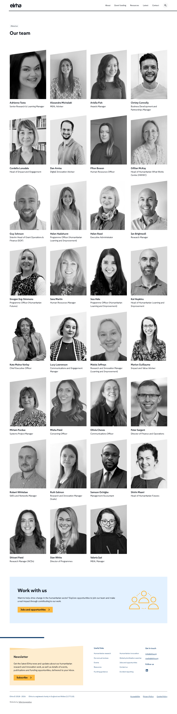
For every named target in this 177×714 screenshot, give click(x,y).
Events (96, 662)
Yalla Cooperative (25, 702)
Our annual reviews (101, 658)
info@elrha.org (151, 654)
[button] (107, 5)
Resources (97, 667)
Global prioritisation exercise (130, 658)
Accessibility (135, 696)
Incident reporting (126, 672)
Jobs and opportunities (128, 662)
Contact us (124, 667)
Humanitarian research (102, 653)
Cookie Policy (162, 696)
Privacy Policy (148, 696)
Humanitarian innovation (129, 653)
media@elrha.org (151, 658)
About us (14, 26)
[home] (16, 5)
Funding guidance (101, 672)
